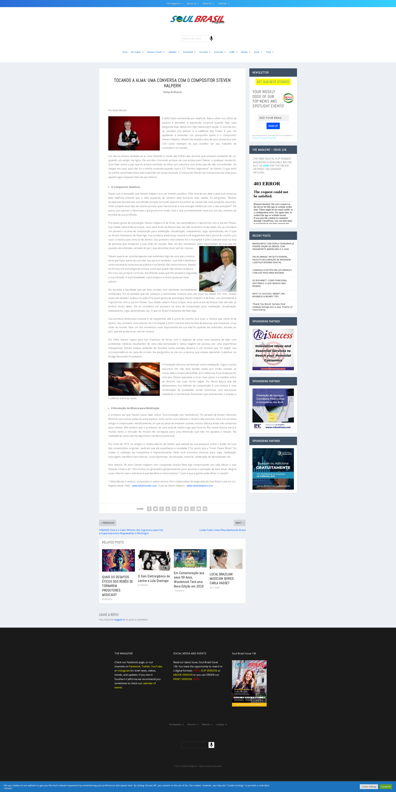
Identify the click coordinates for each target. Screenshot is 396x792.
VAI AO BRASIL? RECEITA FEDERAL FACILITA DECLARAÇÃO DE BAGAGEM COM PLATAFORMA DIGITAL (271, 259)
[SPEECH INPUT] (206, 38)
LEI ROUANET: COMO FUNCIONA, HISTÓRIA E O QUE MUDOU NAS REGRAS (269, 283)
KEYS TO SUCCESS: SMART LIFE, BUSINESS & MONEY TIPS (268, 295)
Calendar (222, 3)
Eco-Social (203, 52)
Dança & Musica (172, 92)
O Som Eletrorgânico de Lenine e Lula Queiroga (154, 578)
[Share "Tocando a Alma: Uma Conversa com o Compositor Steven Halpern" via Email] (199, 509)
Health (232, 52)
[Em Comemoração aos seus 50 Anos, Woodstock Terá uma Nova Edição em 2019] (190, 558)
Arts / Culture (136, 52)
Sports (256, 52)
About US (191, 3)
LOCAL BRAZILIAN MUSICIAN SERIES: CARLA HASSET (222, 578)
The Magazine (173, 3)
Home (124, 52)
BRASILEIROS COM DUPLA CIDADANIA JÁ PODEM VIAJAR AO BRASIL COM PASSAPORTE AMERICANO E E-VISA (273, 246)
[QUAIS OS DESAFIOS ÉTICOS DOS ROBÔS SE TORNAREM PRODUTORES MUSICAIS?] (118, 560)
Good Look (218, 52)
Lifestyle (244, 52)
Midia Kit (207, 3)
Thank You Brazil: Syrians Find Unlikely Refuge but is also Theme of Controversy (272, 307)
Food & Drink (188, 52)
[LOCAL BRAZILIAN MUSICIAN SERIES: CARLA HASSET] (226, 559)
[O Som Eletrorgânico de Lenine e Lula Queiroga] (154, 560)
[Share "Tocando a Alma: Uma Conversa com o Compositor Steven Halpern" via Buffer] (186, 509)
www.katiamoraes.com (144, 485)
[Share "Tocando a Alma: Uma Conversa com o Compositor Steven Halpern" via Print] (205, 509)
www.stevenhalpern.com (200, 485)
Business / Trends (154, 52)
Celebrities (172, 52)
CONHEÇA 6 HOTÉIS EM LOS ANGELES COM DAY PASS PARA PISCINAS (272, 271)
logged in (119, 619)
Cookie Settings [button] (369, 786)
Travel (268, 52)
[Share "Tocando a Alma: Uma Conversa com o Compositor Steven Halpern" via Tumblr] (168, 509)
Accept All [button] (385, 786)
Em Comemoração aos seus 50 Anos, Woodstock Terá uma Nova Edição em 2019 (189, 579)
